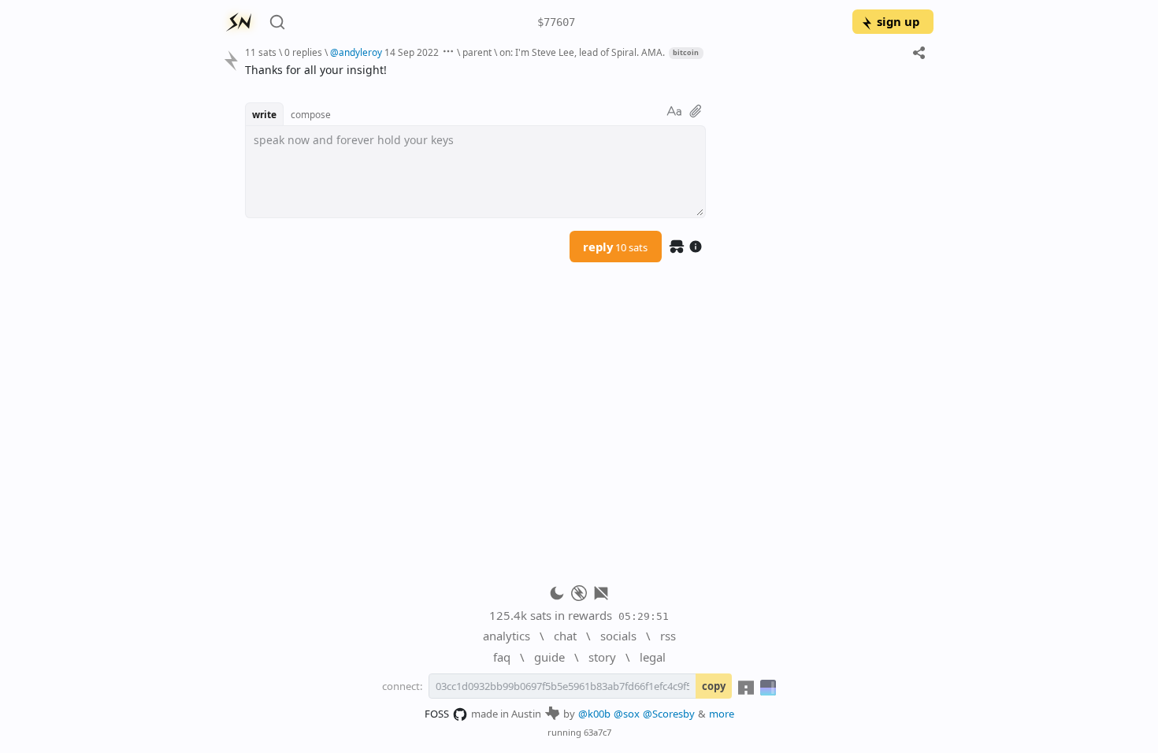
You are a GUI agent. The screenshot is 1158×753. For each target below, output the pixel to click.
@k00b (594, 714)
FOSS (437, 714)
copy (714, 686)
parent (477, 52)
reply (615, 246)
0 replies (303, 52)
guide (549, 657)
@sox (627, 714)
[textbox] (583, 69)
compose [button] (311, 114)
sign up (898, 21)
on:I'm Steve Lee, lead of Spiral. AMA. (582, 52)
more (721, 714)
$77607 (556, 22)
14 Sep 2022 (411, 52)
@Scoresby (669, 714)
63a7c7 (597, 732)
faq (501, 657)
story (602, 657)
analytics (506, 636)
